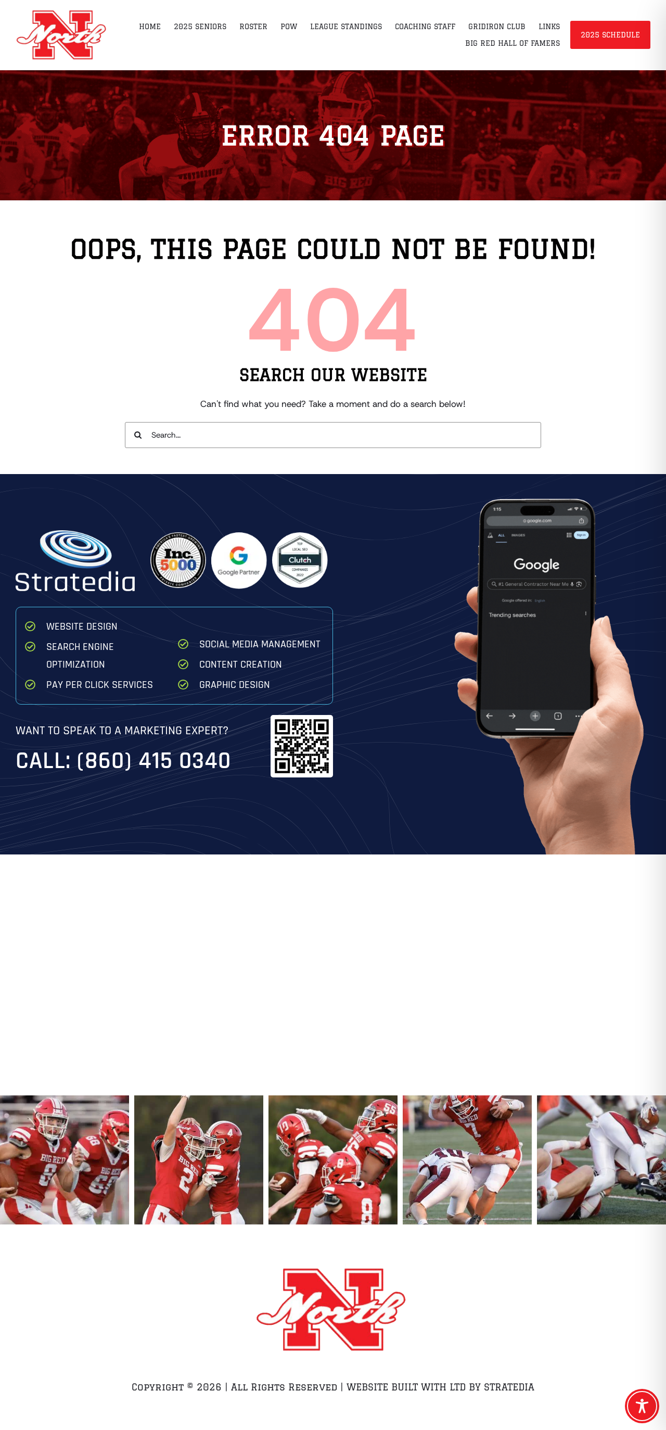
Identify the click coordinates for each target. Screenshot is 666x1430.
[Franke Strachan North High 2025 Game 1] (467, 1159)
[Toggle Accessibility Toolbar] (642, 1406)
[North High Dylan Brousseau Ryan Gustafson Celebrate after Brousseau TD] (198, 1159)
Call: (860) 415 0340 (123, 761)
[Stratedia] (75, 534)
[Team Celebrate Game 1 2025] (333, 1159)
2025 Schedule (610, 35)
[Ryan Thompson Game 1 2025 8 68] (64, 1159)
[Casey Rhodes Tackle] (601, 1159)
